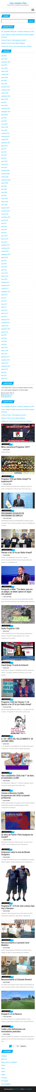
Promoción (4, 1078)
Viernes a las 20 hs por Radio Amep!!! (16, 552)
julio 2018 (3, 260)
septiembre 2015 (5, 366)
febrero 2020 (4, 201)
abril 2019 (3, 232)
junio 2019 (4, 226)
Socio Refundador (6, 1084)
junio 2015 (4, 375)
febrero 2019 (4, 239)
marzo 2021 (4, 161)
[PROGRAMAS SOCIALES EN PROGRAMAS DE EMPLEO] (18, 500)
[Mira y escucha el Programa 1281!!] (18, 433)
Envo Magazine (28, 1089)
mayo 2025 (4, 65)
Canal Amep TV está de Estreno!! (14, 665)
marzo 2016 (4, 347)
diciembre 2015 (5, 357)
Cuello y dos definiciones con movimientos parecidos (13, 1030)
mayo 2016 (4, 341)
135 (17, 1046)
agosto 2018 (4, 257)
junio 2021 (4, 152)
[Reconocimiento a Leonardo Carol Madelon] (18, 928)
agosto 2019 (4, 220)
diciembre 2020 (5, 170)
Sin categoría (4, 1081)
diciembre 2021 (5, 133)
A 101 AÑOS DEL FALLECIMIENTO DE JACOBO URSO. (17, 740)
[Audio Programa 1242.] (18, 614)
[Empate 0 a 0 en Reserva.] (18, 1000)
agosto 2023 (4, 99)
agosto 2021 (4, 146)
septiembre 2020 (5, 180)
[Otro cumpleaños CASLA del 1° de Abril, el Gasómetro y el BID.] (18, 761)
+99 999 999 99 (6, 397)
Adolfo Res (6, 631)
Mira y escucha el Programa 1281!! (15, 447)
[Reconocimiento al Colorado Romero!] (18, 965)
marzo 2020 (4, 198)
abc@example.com (8, 395)
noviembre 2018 (5, 248)
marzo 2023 (4, 105)
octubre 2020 (4, 177)
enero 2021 (4, 167)
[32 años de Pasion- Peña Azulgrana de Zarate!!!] (18, 820)
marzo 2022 (4, 124)
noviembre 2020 (5, 173)
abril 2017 (3, 307)
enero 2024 (4, 83)
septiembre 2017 (5, 291)
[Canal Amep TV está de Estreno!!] (18, 651)
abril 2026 (3, 56)
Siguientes (23, 1046)
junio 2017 (4, 301)
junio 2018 (4, 264)
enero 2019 (4, 242)
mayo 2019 (4, 229)
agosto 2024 (4, 77)
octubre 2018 (4, 251)
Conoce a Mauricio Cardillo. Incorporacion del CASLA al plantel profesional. (15, 795)
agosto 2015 (4, 369)
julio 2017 (3, 298)
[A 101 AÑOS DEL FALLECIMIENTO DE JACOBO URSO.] (18, 724)
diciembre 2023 (5, 87)
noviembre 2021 (5, 136)
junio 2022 (4, 121)
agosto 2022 (4, 115)
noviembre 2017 (5, 285)
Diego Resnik (6, 449)
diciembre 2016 (5, 319)
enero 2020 (4, 205)
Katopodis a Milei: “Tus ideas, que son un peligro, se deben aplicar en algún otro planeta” (16, 591)
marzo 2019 (4, 236)
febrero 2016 (4, 350)
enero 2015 (4, 378)
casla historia (7, 484)
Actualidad (4, 1056)
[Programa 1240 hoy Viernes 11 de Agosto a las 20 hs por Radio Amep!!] (18, 688)
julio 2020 (3, 186)
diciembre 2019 (5, 208)
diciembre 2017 (5, 282)
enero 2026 (4, 59)
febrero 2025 (4, 71)
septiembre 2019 (5, 217)
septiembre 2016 (5, 329)
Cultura (3, 1065)
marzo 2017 (4, 310)
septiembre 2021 (5, 142)
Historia (3, 1071)
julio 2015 (3, 372)
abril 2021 (3, 158)
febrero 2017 (4, 313)
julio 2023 (3, 102)
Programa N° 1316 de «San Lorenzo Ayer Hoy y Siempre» (16, 46)
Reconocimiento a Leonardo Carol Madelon (15, 943)
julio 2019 (3, 223)
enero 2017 (4, 316)
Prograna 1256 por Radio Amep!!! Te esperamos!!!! (16, 480)
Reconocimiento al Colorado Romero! (16, 979)
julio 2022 (3, 118)
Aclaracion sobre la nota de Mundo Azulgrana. (13, 43)
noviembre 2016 (5, 322)
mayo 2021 (4, 155)
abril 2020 (3, 195)
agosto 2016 (4, 332)
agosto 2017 (4, 295)
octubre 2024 (4, 74)
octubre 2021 (4, 139)
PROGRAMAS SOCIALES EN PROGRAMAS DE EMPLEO (12, 514)
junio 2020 (4, 189)
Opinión (3, 1074)
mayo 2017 (4, 304)
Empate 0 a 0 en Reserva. (11, 1014)
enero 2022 (4, 130)
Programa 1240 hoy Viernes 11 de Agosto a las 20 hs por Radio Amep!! (16, 703)
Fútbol (3, 1068)
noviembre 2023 (5, 90)
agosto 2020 (4, 183)
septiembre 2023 (5, 96)
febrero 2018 (4, 276)
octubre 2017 (4, 288)
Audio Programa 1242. (10, 628)
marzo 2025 (4, 68)
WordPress (17, 1089)
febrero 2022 (4, 127)
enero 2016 (4, 354)
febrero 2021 (4, 164)
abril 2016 (3, 344)
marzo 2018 (4, 273)
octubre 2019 (4, 214)
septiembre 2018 (5, 254)
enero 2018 (4, 279)
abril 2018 (3, 270)
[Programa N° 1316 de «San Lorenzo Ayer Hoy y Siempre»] (18, 883)
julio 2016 (3, 335)
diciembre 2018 (5, 245)
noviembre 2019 (5, 211)
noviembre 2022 (5, 108)
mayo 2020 (4, 192)
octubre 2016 (4, 326)
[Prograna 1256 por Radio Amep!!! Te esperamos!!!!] (18, 465)
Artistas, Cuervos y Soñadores (9, 1062)
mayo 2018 (4, 267)
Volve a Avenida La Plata (18, 3)
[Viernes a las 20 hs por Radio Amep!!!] (18, 538)
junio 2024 (4, 80)
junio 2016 (4, 338)
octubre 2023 (4, 93)
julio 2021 (3, 149)
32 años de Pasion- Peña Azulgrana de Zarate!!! (13, 40)
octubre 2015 (4, 363)
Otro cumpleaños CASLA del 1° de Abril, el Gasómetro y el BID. (17, 31)
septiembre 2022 (5, 111)
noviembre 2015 (5, 360)
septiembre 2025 (5, 62)
